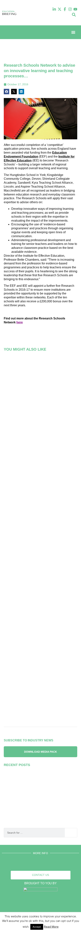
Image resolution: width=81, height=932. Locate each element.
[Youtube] (75, 9)
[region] (40, 51)
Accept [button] (37, 926)
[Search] (71, 832)
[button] (73, 14)
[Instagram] (70, 9)
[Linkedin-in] (54, 9)
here (19, 322)
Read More (51, 926)
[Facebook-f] (65, 9)
